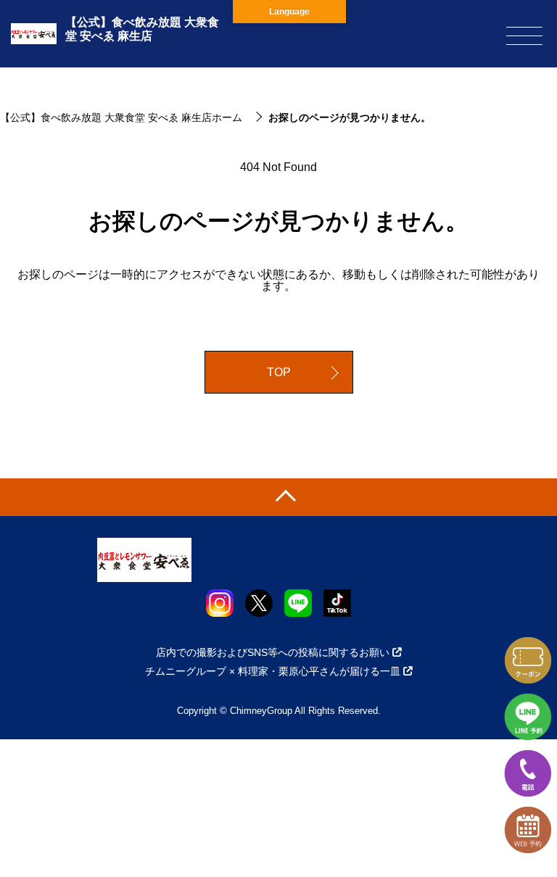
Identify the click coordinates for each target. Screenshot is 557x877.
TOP (279, 372)
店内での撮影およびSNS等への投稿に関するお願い (272, 652)
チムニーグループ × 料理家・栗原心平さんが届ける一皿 (272, 671)
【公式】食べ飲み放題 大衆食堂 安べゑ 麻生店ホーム (121, 117)
